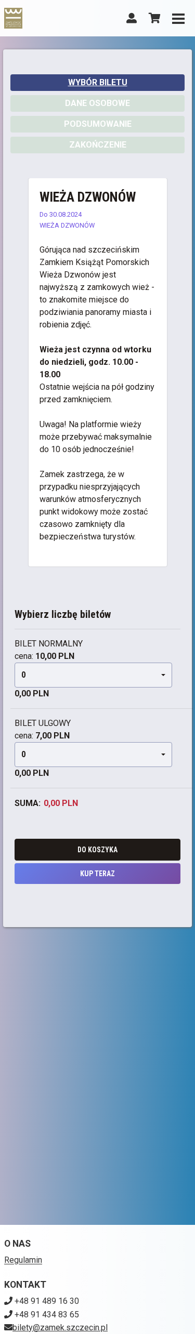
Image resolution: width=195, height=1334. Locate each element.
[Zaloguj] (131, 18)
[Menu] (178, 18)
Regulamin (23, 1260)
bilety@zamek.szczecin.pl (60, 1327)
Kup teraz (97, 873)
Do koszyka (97, 850)
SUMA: (28, 803)
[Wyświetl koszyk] (154, 18)
